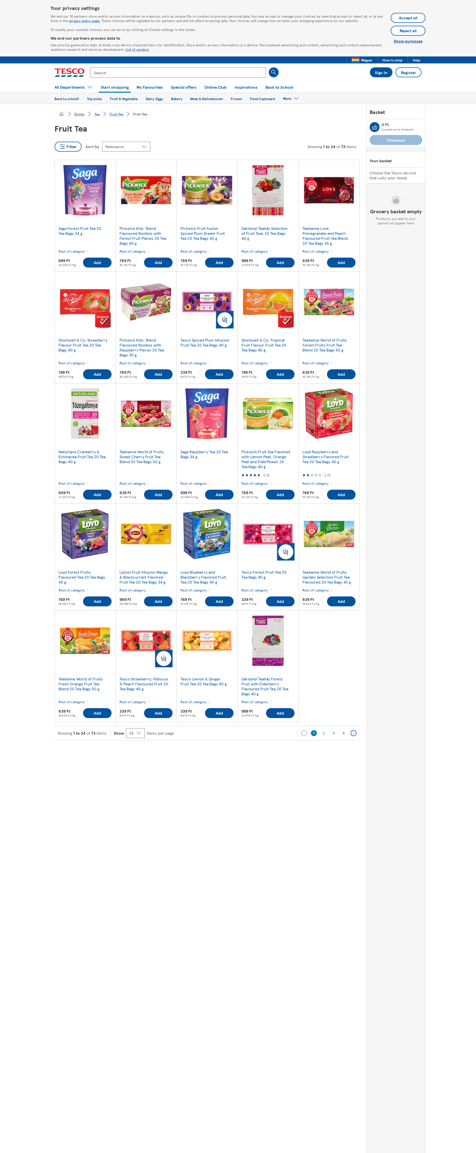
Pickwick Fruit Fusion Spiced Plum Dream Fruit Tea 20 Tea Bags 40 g (202, 233)
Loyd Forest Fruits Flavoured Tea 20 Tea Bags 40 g (82, 577)
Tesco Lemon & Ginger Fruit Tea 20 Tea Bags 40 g (203, 681)
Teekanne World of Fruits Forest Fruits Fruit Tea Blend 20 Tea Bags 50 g (324, 345)
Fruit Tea (116, 113)
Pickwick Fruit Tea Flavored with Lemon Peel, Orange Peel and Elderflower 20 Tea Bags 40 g (265, 459)
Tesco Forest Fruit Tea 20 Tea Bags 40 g (264, 574)
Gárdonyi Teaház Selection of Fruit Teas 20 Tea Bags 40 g (264, 233)
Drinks (79, 113)
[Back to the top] (240, 752)
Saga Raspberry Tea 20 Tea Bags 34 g (204, 454)
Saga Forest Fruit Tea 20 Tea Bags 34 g (80, 230)
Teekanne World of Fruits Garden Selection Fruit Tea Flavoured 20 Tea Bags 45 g (326, 577)
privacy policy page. (84, 20)
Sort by (92, 146)
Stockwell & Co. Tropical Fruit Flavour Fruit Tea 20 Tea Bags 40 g (263, 345)
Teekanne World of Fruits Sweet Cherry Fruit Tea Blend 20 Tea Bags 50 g (141, 456)
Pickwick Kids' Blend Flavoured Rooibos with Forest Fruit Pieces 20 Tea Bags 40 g (142, 235)
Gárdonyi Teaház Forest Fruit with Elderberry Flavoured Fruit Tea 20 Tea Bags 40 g (264, 686)
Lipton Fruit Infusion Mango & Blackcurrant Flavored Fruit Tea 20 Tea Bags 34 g (143, 577)
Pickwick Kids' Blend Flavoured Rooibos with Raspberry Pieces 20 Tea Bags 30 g (141, 347)
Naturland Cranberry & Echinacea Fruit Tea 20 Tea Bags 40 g (82, 456)
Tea (97, 113)
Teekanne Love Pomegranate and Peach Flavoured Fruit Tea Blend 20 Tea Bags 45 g (325, 235)
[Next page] (354, 733)
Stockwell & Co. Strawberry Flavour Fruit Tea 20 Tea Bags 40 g (83, 345)
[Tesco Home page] (70, 72)
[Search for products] (274, 72)
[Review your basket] (375, 127)
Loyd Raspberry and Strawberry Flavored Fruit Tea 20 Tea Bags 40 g (325, 456)
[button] (362, 59)
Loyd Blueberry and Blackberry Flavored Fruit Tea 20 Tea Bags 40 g (203, 577)
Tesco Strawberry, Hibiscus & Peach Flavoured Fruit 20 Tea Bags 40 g (143, 684)
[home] (61, 114)
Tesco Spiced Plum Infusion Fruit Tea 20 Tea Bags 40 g (204, 342)
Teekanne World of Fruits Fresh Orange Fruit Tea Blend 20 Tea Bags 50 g (81, 684)
